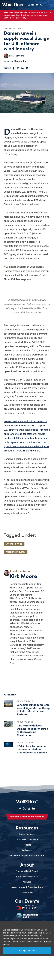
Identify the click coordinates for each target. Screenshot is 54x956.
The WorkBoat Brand (27, 871)
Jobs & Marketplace (27, 839)
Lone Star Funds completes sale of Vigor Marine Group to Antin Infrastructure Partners (33, 709)
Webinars (27, 850)
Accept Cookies (27, 950)
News (10, 61)
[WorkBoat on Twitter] (24, 808)
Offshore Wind (14, 543)
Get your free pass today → (16, 18)
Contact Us (27, 892)
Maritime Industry (15, 551)
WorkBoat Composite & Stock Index (27, 855)
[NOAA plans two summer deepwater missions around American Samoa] (8, 744)
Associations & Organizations (27, 887)
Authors (27, 882)
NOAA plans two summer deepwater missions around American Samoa (32, 749)
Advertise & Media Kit (27, 876)
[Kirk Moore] (6, 56)
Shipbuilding (20, 61)
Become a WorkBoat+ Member (27, 816)
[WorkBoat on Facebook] (20, 808)
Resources (27, 827)
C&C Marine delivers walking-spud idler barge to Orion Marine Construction (32, 730)
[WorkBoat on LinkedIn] (33, 808)
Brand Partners (27, 834)
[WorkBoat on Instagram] (29, 808)
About (27, 864)
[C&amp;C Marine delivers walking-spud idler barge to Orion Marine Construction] (8, 724)
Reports (27, 844)
